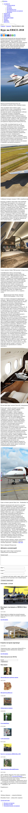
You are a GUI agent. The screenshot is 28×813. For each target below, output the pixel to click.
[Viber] (10, 35)
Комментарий (4, 555)
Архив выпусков (5, 800)
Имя (2, 567)
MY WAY (21, 542)
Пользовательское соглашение (12, 805)
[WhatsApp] (12, 35)
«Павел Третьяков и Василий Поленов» (10, 769)
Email (2, 570)
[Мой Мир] (6, 35)
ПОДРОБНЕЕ (4, 619)
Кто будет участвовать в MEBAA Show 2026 (11, 753)
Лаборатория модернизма (7, 708)
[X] (8, 35)
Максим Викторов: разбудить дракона (9, 677)
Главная (3, 26)
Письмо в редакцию (9, 803)
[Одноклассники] (4, 35)
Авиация (8, 26)
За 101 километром (5, 738)
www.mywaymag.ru (17, 776)
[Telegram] (15, 35)
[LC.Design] (4, 788)
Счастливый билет (5, 723)
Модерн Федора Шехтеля (6, 692)
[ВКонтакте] (1, 35)
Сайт (2, 573)
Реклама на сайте (8, 804)
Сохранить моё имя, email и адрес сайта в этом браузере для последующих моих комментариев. (14, 577)
